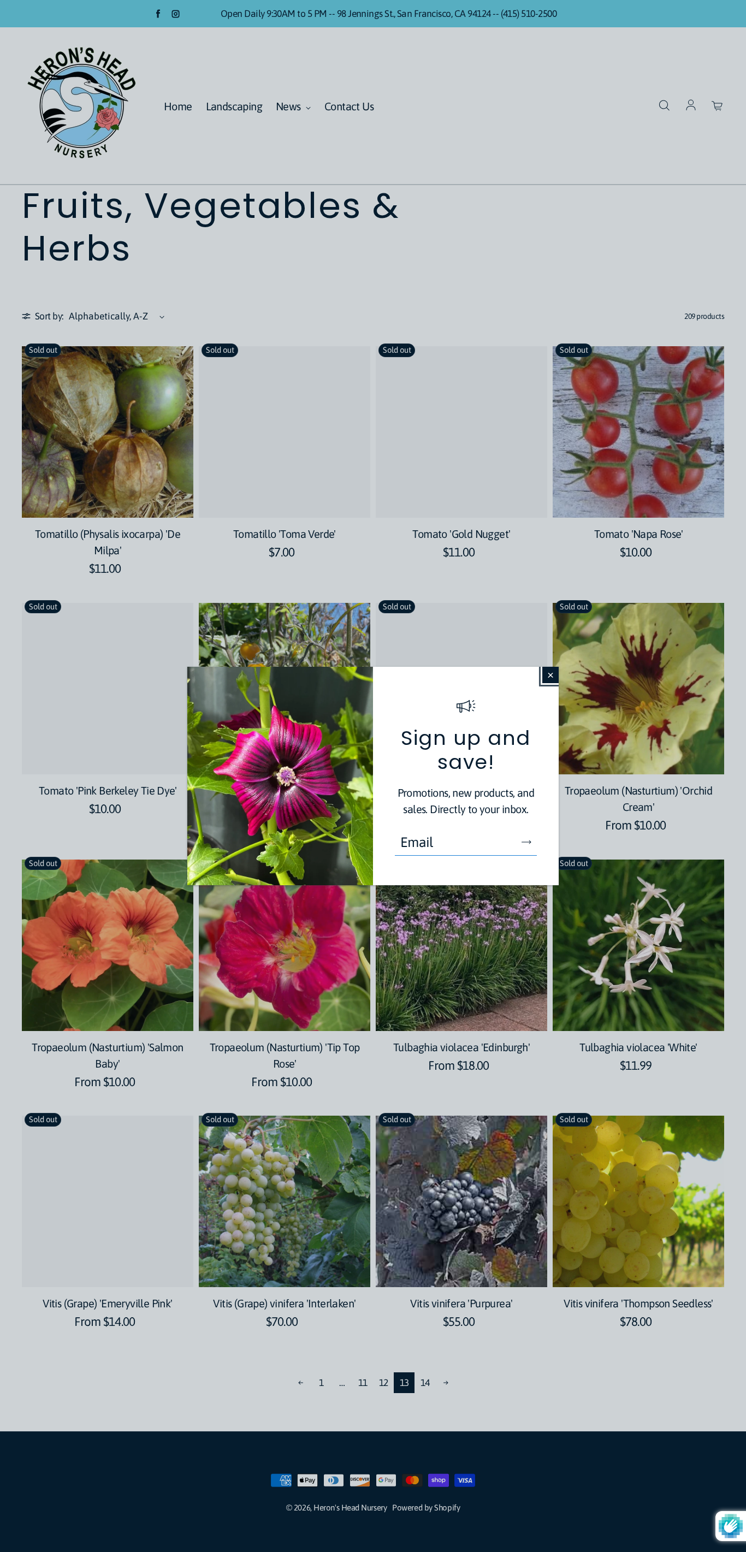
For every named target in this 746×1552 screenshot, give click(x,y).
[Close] (550, 675)
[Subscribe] (526, 842)
